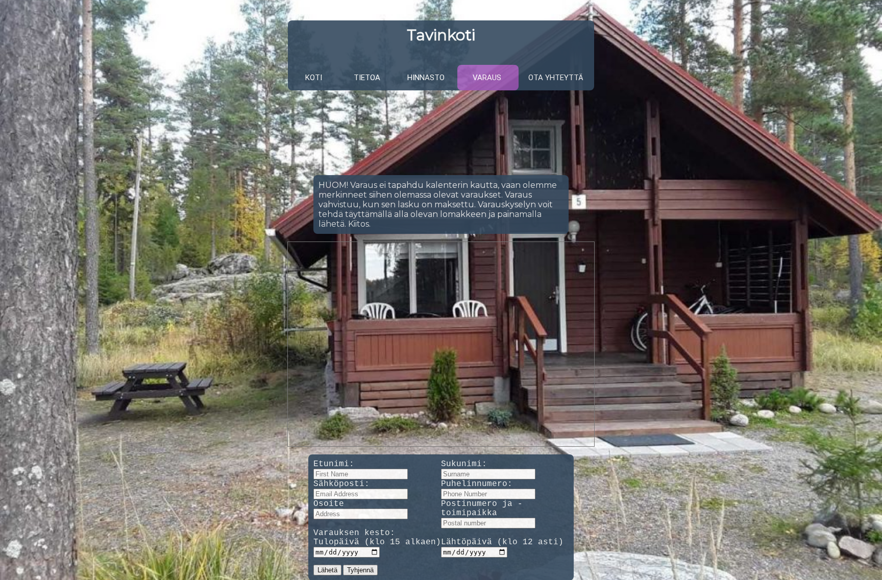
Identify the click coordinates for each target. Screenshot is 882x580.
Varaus (487, 77)
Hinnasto (426, 77)
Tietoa (367, 77)
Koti (313, 77)
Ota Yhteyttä (555, 77)
